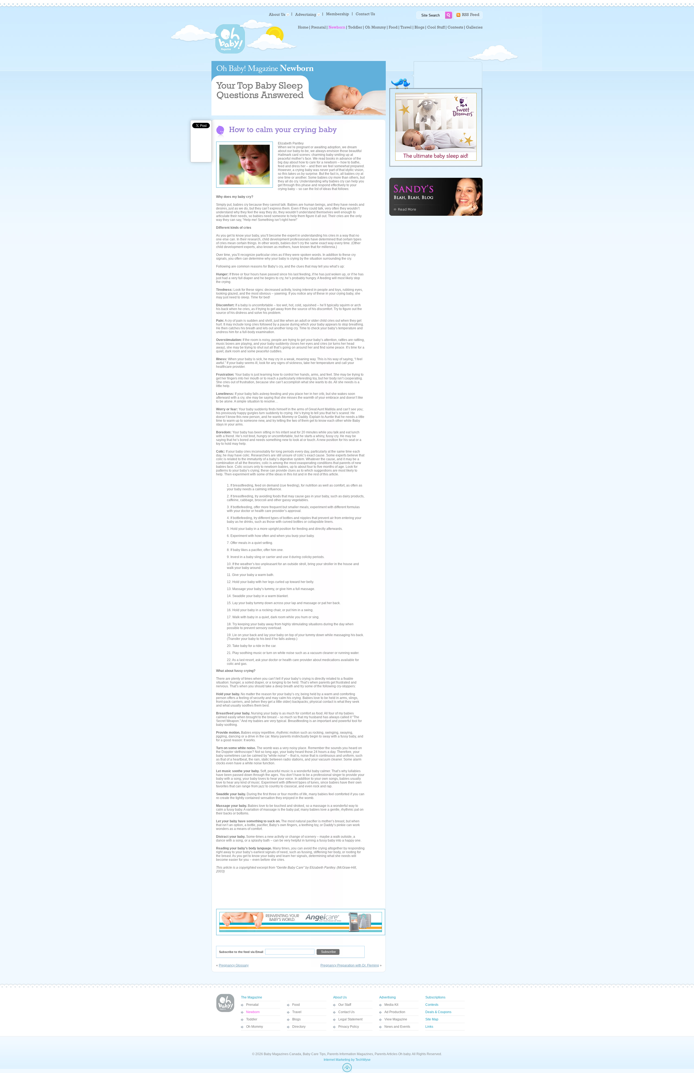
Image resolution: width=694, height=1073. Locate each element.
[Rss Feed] (471, 14)
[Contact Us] (366, 14)
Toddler (251, 1019)
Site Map (431, 1019)
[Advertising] (307, 14)
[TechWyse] (347, 1071)
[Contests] (455, 27)
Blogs (296, 1019)
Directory (299, 1027)
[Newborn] (337, 27)
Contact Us (346, 1012)
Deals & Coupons (438, 1012)
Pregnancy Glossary (234, 965)
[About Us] (278, 14)
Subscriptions (435, 997)
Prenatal (252, 1005)
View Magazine (395, 1019)
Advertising (387, 997)
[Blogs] (420, 27)
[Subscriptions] (337, 14)
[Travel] (406, 27)
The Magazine (251, 997)
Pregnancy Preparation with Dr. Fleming (349, 965)
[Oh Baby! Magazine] (230, 53)
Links (429, 1027)
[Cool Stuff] (436, 27)
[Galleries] (474, 27)
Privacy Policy (348, 1027)
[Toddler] (355, 27)
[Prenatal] (318, 27)
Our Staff (344, 1005)
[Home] (303, 27)
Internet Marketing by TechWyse (347, 1060)
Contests (431, 1005)
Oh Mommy (254, 1027)
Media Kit (391, 1005)
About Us (340, 997)
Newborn (253, 1012)
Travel (296, 1012)
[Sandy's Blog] (436, 215)
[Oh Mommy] (375, 27)
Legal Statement (350, 1019)
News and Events (397, 1027)
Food (296, 1005)
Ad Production (394, 1012)
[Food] (393, 27)
